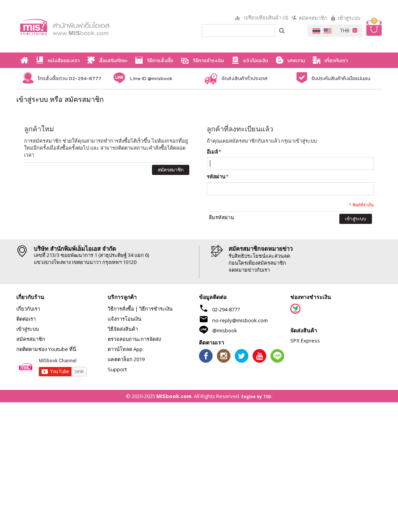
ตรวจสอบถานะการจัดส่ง (134, 338)
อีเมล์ (212, 151)
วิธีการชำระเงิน (156, 308)
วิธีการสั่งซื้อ (121, 308)
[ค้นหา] (282, 30)
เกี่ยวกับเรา (28, 308)
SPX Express (305, 340)
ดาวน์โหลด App (125, 349)
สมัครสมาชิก (312, 17)
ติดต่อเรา (26, 318)
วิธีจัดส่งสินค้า (123, 328)
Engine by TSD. (256, 396)
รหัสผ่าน (216, 176)
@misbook (224, 330)
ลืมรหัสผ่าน (221, 217)
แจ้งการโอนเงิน (124, 318)
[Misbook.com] (77, 26)
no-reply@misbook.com (240, 320)
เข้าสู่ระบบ (349, 17)
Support (117, 369)
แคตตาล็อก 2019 (126, 359)
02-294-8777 (226, 309)
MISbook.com (174, 396)
